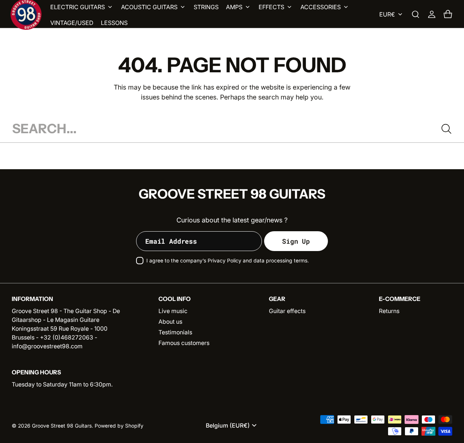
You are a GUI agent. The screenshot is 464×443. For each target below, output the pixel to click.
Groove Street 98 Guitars (62, 426)
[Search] (446, 129)
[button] (415, 14)
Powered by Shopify (119, 426)
